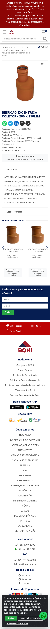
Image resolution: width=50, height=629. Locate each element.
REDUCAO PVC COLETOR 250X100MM (13, 250)
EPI (25, 470)
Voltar (44, 47)
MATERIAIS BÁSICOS (25, 515)
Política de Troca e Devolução (25, 380)
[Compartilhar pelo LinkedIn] (16, 123)
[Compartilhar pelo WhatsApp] (4, 123)
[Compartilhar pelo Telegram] (10, 123)
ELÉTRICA (25, 465)
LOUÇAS (25, 510)
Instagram (26, 575)
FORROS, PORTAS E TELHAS (25, 485)
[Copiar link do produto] (28, 123)
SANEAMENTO (25, 526)
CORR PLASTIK (14, 147)
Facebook (27, 579)
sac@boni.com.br (26, 564)
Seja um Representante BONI (25, 395)
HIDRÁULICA (25, 490)
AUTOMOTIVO (25, 450)
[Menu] (4, 32)
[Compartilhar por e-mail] (22, 123)
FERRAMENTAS (25, 480)
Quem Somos (25, 370)
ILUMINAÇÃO (25, 495)
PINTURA (25, 520)
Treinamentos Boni (25, 390)
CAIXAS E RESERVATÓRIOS (25, 455)
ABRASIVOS (25, 435)
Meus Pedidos (15, 326)
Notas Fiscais (16, 331)
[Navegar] (3, 247)
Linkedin (26, 583)
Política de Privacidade (25, 375)
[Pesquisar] (45, 38)
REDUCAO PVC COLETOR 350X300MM (38, 250)
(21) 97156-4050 (26, 548)
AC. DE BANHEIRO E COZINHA (25, 440)
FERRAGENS (25, 475)
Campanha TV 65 (25, 365)
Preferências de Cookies (17, 624)
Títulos (37, 326)
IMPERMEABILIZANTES (25, 500)
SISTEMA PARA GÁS (25, 531)
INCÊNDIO (25, 505)
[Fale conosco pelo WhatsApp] (43, 616)
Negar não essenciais (30, 618)
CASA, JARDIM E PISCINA (25, 460)
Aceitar (11, 618)
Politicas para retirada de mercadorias (25, 385)
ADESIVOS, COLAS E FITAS (25, 445)
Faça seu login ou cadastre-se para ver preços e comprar (25, 157)
